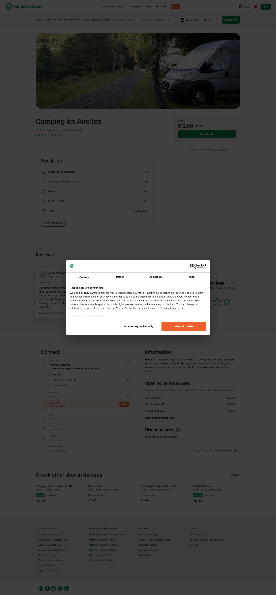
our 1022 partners (89, 292)
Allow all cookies (183, 326)
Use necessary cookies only (137, 326)
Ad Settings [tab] (156, 276)
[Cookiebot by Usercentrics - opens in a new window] (192, 266)
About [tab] (191, 276)
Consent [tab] (84, 277)
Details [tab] (120, 276)
